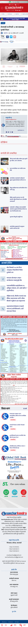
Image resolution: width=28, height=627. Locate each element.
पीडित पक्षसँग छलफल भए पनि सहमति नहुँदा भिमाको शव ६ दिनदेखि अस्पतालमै (18, 199)
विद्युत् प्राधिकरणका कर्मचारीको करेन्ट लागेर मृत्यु (18, 189)
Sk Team (17, 622)
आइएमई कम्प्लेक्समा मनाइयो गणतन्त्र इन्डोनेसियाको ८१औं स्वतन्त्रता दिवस (15, 309)
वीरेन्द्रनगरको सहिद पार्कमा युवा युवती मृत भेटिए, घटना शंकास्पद (18, 160)
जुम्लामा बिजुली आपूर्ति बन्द (16, 217)
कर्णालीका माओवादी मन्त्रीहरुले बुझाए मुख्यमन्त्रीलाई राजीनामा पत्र (18, 179)
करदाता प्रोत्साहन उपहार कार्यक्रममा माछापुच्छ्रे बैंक (14, 279)
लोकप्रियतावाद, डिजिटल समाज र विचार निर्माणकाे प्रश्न (17, 447)
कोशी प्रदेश (10, 14)
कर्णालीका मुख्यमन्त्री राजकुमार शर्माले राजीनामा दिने (17, 227)
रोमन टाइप (17, 5)
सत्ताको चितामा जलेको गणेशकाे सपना (17, 426)
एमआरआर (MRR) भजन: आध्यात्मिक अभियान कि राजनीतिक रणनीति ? (18, 416)
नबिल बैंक (17, 14)
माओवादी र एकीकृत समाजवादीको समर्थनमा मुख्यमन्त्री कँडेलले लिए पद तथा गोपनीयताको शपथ (18, 209)
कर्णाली (3, 23)
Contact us (10, 622)
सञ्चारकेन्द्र (5, 33)
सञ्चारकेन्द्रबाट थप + (21, 130)
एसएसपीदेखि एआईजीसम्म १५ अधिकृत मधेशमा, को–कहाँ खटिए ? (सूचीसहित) (17, 288)
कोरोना (3, 14)
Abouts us (4, 622)
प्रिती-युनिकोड (12, 5)
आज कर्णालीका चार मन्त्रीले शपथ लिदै (17, 169)
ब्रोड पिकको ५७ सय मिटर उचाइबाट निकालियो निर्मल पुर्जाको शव (15, 270)
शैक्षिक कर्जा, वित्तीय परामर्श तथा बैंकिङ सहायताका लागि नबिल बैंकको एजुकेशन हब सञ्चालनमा (16, 298)
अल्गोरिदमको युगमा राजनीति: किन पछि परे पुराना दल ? (18, 436)
